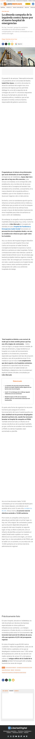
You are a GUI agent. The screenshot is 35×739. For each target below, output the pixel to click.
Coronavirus (17, 670)
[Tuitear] (6, 44)
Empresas (3, 7)
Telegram (24, 736)
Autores (26, 732)
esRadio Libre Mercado (18, 7)
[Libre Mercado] (12, 4)
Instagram (13, 736)
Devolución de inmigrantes (22, 0)
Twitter (11, 736)
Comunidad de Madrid (11, 667)
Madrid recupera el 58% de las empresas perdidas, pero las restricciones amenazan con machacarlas (17, 398)
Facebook (8, 736)
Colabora (28, 4)
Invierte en (9, 7)
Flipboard (21, 736)
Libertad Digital (17, 728)
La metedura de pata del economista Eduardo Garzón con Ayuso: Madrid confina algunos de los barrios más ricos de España (18, 387)
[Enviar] (9, 44)
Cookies (9, 732)
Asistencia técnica (18, 732)
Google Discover (19, 736)
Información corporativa (9, 731)
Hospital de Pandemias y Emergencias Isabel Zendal (14, 672)
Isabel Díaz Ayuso (6, 670)
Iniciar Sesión (33, 4)
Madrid (12, 670)
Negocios (27, 7)
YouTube (16, 736)
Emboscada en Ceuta (10, 0)
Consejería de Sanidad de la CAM (24, 667)
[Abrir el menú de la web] (2, 4)
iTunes (27, 736)
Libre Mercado (5, 11)
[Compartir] (3, 44)
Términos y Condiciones (24, 731)
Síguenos (20, 43)
